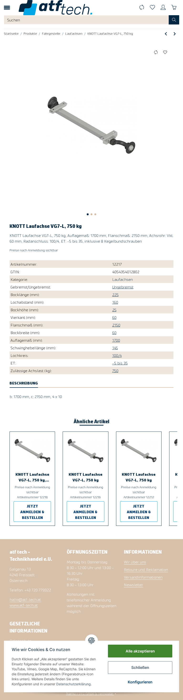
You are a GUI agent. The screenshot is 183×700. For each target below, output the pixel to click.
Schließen (140, 667)
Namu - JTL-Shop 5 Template (90, 693)
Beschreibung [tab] (24, 382)
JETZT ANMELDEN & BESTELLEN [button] (32, 511)
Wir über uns (135, 561)
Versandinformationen (143, 577)
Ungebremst (122, 286)
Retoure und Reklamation (146, 569)
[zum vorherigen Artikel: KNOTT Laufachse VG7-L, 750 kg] (165, 33)
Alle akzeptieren (140, 651)
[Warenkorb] (173, 7)
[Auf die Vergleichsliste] (155, 52)
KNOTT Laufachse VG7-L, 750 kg (85, 477)
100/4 (117, 355)
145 (115, 347)
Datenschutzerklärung (73, 684)
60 (114, 317)
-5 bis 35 (120, 362)
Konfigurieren (140, 682)
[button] (163, 7)
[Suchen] (174, 19)
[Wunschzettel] (152, 7)
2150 (116, 324)
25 (114, 309)
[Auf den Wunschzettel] (165, 52)
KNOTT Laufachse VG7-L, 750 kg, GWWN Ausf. (32, 477)
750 (115, 370)
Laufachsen (122, 279)
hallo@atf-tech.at (25, 599)
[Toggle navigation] (7, 8)
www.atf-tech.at (24, 605)
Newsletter (133, 584)
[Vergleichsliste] (141, 7)
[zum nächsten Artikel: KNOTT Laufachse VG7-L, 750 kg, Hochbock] (174, 33)
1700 (116, 340)
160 (115, 302)
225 (115, 294)
